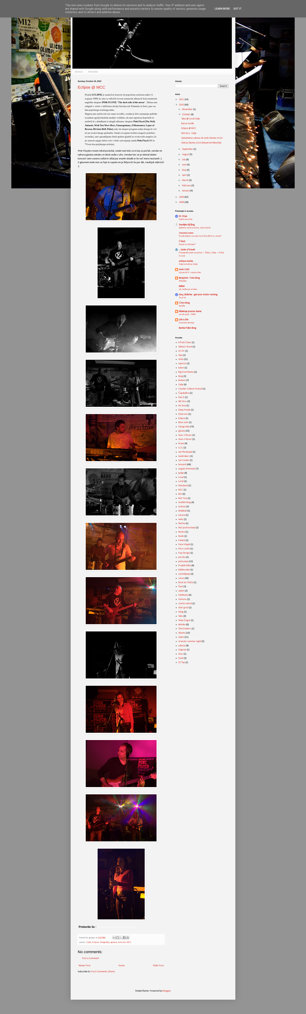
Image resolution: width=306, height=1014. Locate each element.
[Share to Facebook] (124, 937)
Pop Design (184, 553)
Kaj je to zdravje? (187, 244)
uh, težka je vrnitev (188, 289)
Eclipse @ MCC (91, 87)
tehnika (182, 624)
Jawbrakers (184, 456)
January (186, 190)
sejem (181, 591)
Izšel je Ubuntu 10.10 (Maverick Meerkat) (201, 142)
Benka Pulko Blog (187, 328)
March (185, 180)
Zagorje (182, 649)
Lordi (181, 481)
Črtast (182, 241)
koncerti (122, 942)
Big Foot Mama (186, 372)
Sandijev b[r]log (187, 224)
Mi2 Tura (182, 498)
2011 (182, 99)
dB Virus (182, 401)
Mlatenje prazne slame (190, 311)
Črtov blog (184, 303)
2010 (182, 104)
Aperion (182, 363)
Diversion (183, 414)
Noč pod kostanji (186, 527)
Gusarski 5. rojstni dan (190, 272)
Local (181, 477)
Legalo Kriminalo (186, 468)
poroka (182, 557)
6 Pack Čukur (184, 342)
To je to (182, 297)
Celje (88, 942)
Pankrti (181, 540)
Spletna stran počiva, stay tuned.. (195, 228)
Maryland (183, 485)
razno (181, 578)
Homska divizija (186, 323)
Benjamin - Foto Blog (189, 278)
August (186, 154)
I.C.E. (180, 447)
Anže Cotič (184, 269)
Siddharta (183, 595)
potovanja (183, 561)
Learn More (222, 8)
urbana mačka (186, 261)
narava (181, 515)
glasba (114, 942)
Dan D (181, 397)
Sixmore (182, 599)
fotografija (105, 942)
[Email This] (114, 937)
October (186, 114)
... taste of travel (187, 249)
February (186, 185)
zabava (181, 645)
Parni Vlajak (184, 544)
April (184, 175)
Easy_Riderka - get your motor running (198, 294)
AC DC (181, 351)
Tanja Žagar (184, 620)
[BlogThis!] (117, 937)
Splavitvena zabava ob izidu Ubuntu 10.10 (201, 138)
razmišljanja (184, 574)
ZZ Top (181, 662)
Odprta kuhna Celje (188, 264)
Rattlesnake (184, 569)
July (184, 159)
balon (181, 367)
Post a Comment (90, 958)
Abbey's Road (185, 346)
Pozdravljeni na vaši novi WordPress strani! (200, 236)
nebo (180, 519)
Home (122, 965)
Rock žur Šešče (185, 582)
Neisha (181, 523)
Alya (180, 355)
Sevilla (182, 306)
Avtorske (93, 71)
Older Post (158, 965)
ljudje (181, 473)
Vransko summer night (189, 641)
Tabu (180, 616)
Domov (79, 71)
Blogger (166, 991)
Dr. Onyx (183, 216)
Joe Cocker (183, 460)
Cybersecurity (185, 219)
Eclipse (95, 942)
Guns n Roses (185, 439)
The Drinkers (184, 628)
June (184, 164)
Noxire (181, 532)
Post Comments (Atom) (103, 971)
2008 (182, 202)
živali (180, 658)
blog (180, 376)
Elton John (183, 422)
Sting (180, 612)
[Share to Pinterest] (127, 937)
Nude (181, 536)
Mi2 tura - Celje (188, 133)
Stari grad (183, 607)
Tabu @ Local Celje (190, 118)
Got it (237, 8)
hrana (181, 443)
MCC (129, 942)
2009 (182, 197)
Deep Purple (184, 410)
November (187, 109)
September (188, 149)
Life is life (183, 319)
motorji (182, 506)
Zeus (180, 654)
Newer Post (84, 965)
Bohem (182, 380)
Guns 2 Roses (185, 435)
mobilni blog (184, 502)
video (181, 637)
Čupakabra (183, 393)
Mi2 (180, 494)
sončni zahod (185, 603)
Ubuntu (181, 633)
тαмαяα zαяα (186, 233)
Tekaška (182, 281)
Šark (180, 586)
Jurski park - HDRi (187, 314)
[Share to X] (121, 937)
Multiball (182, 511)
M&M (182, 286)
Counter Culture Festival (190, 389)
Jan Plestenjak (185, 452)
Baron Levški (187, 123)
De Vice (182, 405)
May (184, 170)
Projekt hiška (184, 565)
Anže (180, 359)
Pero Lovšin (184, 548)
